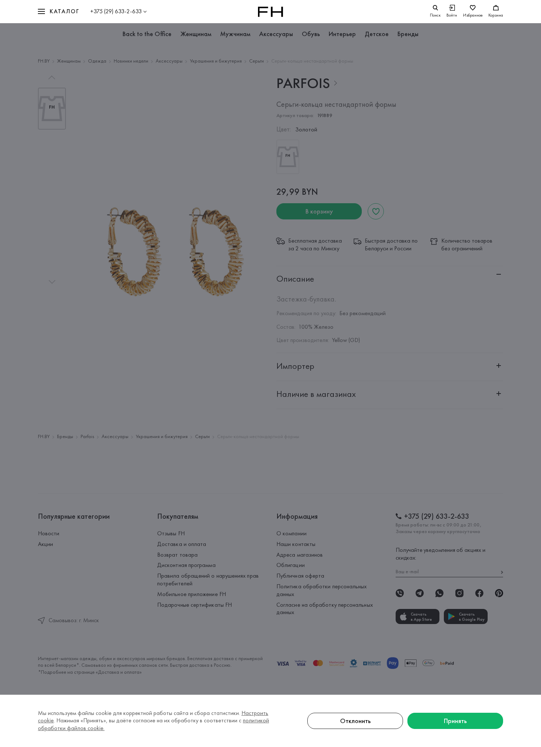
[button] (58, 11)
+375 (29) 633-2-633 (116, 11)
